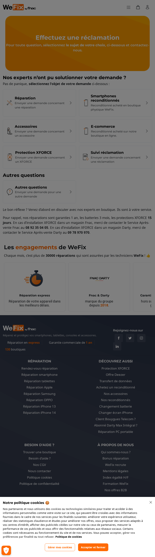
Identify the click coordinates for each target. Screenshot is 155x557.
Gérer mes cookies (60, 547)
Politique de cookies (68, 536)
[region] (77, 527)
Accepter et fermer (93, 547)
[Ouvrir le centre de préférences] (6, 550)
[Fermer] (151, 502)
